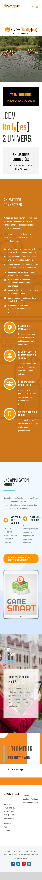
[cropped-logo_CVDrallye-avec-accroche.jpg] (21, 30)
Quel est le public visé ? (19, 679)
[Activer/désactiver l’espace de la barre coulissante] (32, 6)
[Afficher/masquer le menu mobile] (37, 6)
